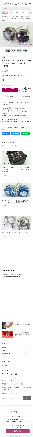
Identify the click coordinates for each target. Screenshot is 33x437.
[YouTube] (16, 374)
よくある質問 (22, 353)
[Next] (32, 13)
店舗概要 (4, 347)
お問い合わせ (5, 365)
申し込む (26, 398)
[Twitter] (11, 374)
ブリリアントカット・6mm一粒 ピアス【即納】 (15, 232)
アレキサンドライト (15, 13)
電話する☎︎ (18, 431)
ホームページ (5, 16)
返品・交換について (26, 96)
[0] (26, 4)
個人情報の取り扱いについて (9, 393)
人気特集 (5, 12)
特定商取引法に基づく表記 (7, 354)
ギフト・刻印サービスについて (9, 96)
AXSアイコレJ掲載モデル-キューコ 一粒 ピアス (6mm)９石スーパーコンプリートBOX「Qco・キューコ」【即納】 (16, 169)
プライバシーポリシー (24, 350)
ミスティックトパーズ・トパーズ (17, 16)
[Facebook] (7, 374)
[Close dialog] (29, 424)
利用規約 (4, 350)
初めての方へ (22, 347)
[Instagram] (2, 374)
